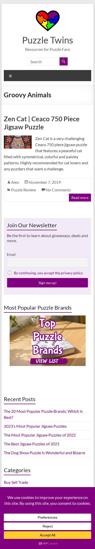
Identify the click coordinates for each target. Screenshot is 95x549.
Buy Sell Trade (16, 482)
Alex (15, 182)
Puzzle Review (23, 189)
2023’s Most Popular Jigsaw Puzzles (35, 426)
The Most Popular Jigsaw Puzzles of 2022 (40, 434)
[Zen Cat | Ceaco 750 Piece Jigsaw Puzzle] (18, 137)
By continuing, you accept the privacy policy (48, 273)
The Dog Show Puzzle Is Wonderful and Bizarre (44, 452)
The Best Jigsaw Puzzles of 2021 (32, 443)
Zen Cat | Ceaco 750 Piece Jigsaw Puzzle (42, 123)
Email (11, 254)
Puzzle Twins (47, 39)
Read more (79, 197)
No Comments (58, 189)
